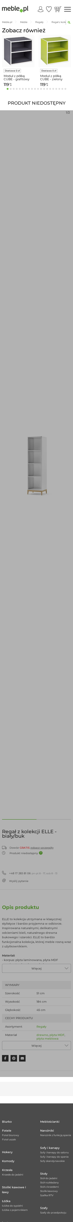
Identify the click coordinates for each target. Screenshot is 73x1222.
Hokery (7, 1152)
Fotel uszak (9, 1139)
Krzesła (7, 1170)
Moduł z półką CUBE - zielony (51, 77)
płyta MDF (56, 1035)
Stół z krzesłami (49, 1186)
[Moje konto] (40, 9)
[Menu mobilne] (67, 9)
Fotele (6, 1130)
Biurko (7, 1121)
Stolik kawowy (49, 1191)
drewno (42, 1035)
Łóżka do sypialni (12, 1205)
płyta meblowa (47, 1038)
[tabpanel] (18, 61)
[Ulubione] (49, 9)
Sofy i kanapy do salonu (54, 1152)
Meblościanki (49, 1121)
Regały (41, 1026)
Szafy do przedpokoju (53, 1212)
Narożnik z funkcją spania (55, 1135)
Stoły (43, 1173)
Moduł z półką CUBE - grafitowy (16, 77)
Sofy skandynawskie (52, 1160)
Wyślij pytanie (18, 881)
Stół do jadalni (48, 1178)
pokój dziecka (46, 1047)
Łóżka (6, 1201)
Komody (8, 1161)
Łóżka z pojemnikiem (15, 1209)
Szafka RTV (47, 1195)
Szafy (44, 1208)
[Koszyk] (57, 9)
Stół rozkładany (49, 1182)
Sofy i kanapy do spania (54, 1156)
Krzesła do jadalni (12, 1174)
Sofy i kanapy (50, 1148)
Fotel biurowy (10, 1135)
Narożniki (47, 1130)
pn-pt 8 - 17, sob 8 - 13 (33, 873)
